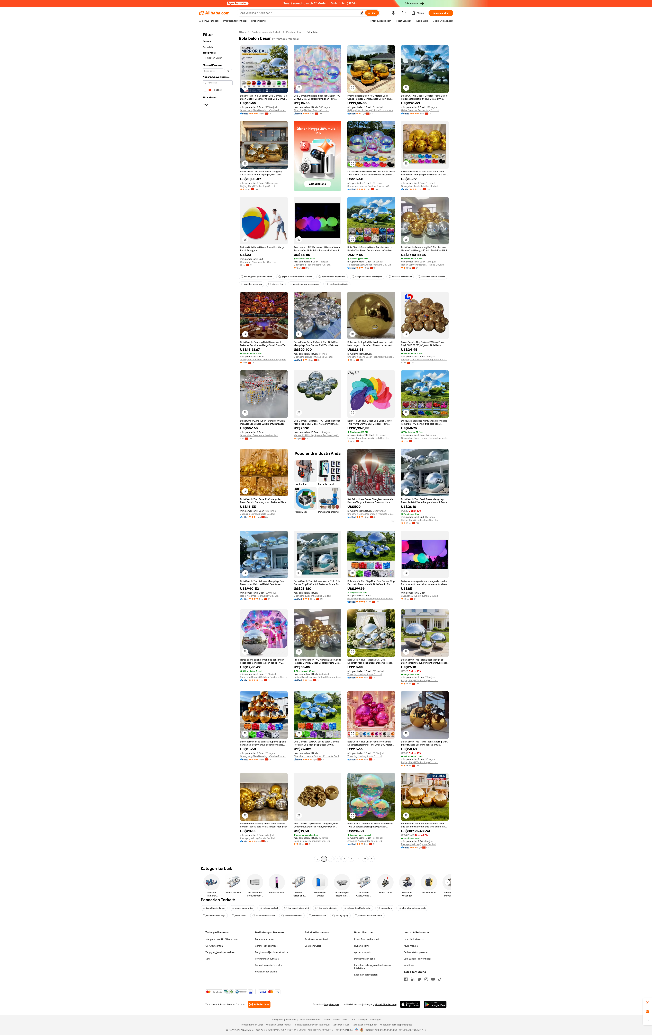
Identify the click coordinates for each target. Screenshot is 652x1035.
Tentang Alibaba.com (217, 932)
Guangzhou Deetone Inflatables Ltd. (259, 435)
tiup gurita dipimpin (328, 908)
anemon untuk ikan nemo (370, 915)
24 (365, 859)
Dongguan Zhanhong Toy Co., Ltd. (258, 262)
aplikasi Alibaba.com (384, 1004)
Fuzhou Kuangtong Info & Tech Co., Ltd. (368, 438)
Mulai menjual (411, 945)
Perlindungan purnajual (267, 958)
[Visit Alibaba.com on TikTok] (440, 979)
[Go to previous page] (317, 859)
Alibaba (242, 32)
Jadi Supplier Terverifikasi (417, 958)
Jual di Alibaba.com (414, 939)
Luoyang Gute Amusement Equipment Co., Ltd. (425, 359)
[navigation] (218, 446)
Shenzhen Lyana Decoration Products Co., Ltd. (371, 513)
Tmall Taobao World (309, 1019)
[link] (647, 1002)
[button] (362, 13)
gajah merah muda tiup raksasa (297, 277)
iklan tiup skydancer (215, 908)
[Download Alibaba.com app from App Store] (410, 1004)
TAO (352, 1019)
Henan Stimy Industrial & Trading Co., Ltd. (422, 264)
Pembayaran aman (264, 939)
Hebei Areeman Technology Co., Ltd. (420, 110)
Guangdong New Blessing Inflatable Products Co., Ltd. (264, 110)
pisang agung (342, 915)
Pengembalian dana (364, 958)
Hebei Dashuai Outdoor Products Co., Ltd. (369, 264)
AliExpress (277, 1019)
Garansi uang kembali (266, 945)
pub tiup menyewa (253, 284)
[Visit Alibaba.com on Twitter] (419, 979)
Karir (207, 958)
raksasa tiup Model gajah (359, 908)
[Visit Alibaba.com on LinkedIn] (413, 979)
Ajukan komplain (362, 952)
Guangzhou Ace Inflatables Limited (419, 186)
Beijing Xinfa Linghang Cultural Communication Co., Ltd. (371, 110)
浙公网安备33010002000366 (381, 1030)
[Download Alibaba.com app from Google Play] (435, 1004)
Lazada (326, 1019)
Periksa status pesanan (416, 952)
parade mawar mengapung (306, 284)
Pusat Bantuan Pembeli (366, 939)
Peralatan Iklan (294, 32)
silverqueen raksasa (265, 915)
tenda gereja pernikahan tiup (258, 277)
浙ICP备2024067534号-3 (412, 1030)
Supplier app (331, 1004)
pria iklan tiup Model (338, 284)
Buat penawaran (313, 945)
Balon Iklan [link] (312, 32)
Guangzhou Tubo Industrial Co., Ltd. (312, 264)
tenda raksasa (319, 915)
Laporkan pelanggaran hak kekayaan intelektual (373, 967)
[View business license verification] (356, 1030)
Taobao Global (340, 1019)
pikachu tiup (277, 284)
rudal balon (240, 915)
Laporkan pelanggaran (366, 974)
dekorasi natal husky (402, 277)
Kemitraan (409, 965)
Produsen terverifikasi (316, 939)
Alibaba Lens (225, 1004)
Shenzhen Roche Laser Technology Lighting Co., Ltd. (371, 356)
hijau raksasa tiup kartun (334, 277)
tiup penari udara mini (298, 908)
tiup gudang (386, 908)
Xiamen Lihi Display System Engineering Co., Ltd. (317, 435)
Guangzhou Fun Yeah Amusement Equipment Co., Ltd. (264, 359)
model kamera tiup (244, 908)
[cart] (404, 13)
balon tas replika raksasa (433, 277)
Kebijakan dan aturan (266, 971)
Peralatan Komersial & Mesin (266, 32)
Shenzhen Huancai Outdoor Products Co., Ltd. (371, 186)
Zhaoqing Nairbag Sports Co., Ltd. (311, 110)
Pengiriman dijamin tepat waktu (271, 952)
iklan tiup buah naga (215, 915)
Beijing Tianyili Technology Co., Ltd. (258, 186)
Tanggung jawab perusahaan (220, 952)
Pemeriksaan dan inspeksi (268, 965)
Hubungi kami (361, 945)
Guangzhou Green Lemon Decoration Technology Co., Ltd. (425, 438)
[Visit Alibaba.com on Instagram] (426, 979)
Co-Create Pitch (214, 945)
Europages (375, 1019)
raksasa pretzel (270, 908)
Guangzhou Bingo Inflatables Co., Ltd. (313, 356)
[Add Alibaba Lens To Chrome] (259, 1004)
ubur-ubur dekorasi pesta (414, 908)
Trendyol (362, 1019)
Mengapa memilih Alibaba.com (221, 939)
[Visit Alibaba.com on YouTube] (433, 979)
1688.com (291, 1019)
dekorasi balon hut (293, 915)
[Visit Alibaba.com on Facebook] (406, 979)
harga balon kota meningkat (368, 277)
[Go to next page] (371, 859)
